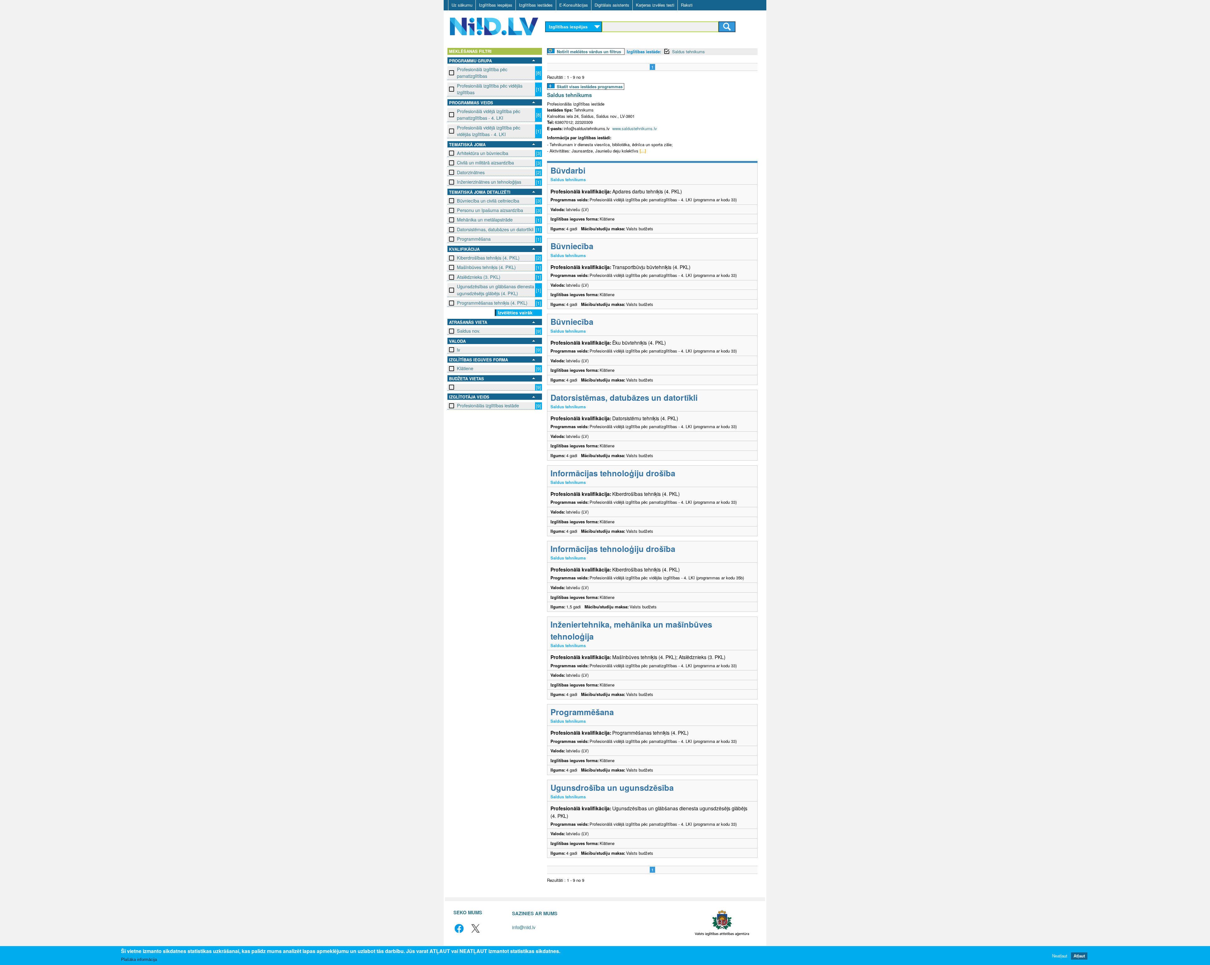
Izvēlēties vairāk (515, 312)
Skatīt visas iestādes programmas (590, 86)
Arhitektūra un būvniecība (482, 153)
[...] (643, 151)
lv (458, 350)
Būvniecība (571, 246)
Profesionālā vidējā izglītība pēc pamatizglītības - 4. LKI (488, 114)
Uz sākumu (462, 5)
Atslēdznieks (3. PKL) (478, 277)
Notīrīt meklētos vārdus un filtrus (589, 52)
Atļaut (1079, 955)
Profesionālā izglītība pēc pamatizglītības (482, 72)
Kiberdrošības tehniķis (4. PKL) (488, 258)
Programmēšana (474, 239)
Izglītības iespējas (495, 5)
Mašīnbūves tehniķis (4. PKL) (486, 267)
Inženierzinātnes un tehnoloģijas (489, 182)
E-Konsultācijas (573, 5)
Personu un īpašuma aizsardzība (490, 210)
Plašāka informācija (139, 959)
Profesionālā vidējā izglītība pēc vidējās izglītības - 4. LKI (488, 130)
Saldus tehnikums (688, 52)
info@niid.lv (523, 927)
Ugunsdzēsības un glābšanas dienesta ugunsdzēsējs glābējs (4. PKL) (495, 289)
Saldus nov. (468, 331)
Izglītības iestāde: (644, 52)
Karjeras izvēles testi (655, 5)
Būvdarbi (567, 170)
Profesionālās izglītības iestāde (488, 405)
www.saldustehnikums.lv (634, 128)
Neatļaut (1059, 955)
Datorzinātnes (471, 172)
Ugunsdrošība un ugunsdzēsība (612, 787)
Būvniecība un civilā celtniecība (488, 201)
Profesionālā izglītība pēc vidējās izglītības (489, 89)
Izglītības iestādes (536, 5)
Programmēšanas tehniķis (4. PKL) (492, 303)
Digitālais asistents (612, 5)
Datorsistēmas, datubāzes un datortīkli (495, 229)
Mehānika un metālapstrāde (485, 219)
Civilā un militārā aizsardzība (485, 162)
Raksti (687, 5)
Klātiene (465, 368)
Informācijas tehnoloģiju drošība (612, 473)
